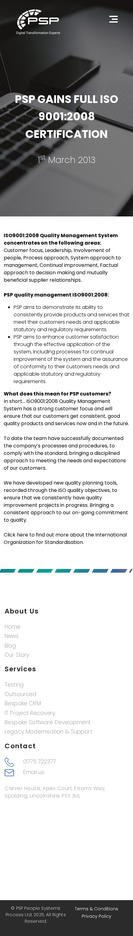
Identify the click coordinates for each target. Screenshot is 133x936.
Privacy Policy (96, 916)
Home (13, 626)
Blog (10, 645)
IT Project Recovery (30, 713)
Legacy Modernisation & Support (48, 731)
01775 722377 (39, 761)
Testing (14, 684)
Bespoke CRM (23, 703)
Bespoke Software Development (47, 722)
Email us (33, 772)
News (12, 636)
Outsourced (20, 694)
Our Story (17, 655)
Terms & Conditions (96, 909)
